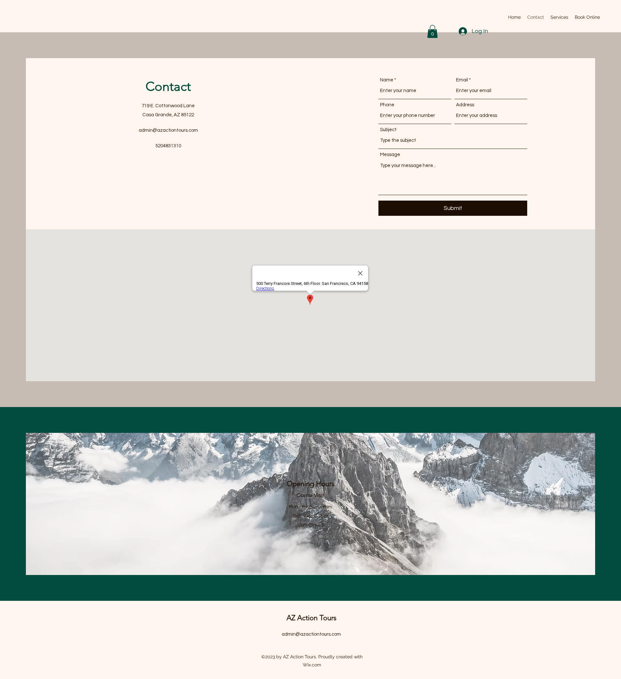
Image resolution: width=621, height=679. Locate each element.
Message (390, 154)
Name (386, 80)
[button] (432, 31)
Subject (388, 129)
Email (462, 80)
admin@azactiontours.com (168, 130)
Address (465, 104)
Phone (387, 104)
